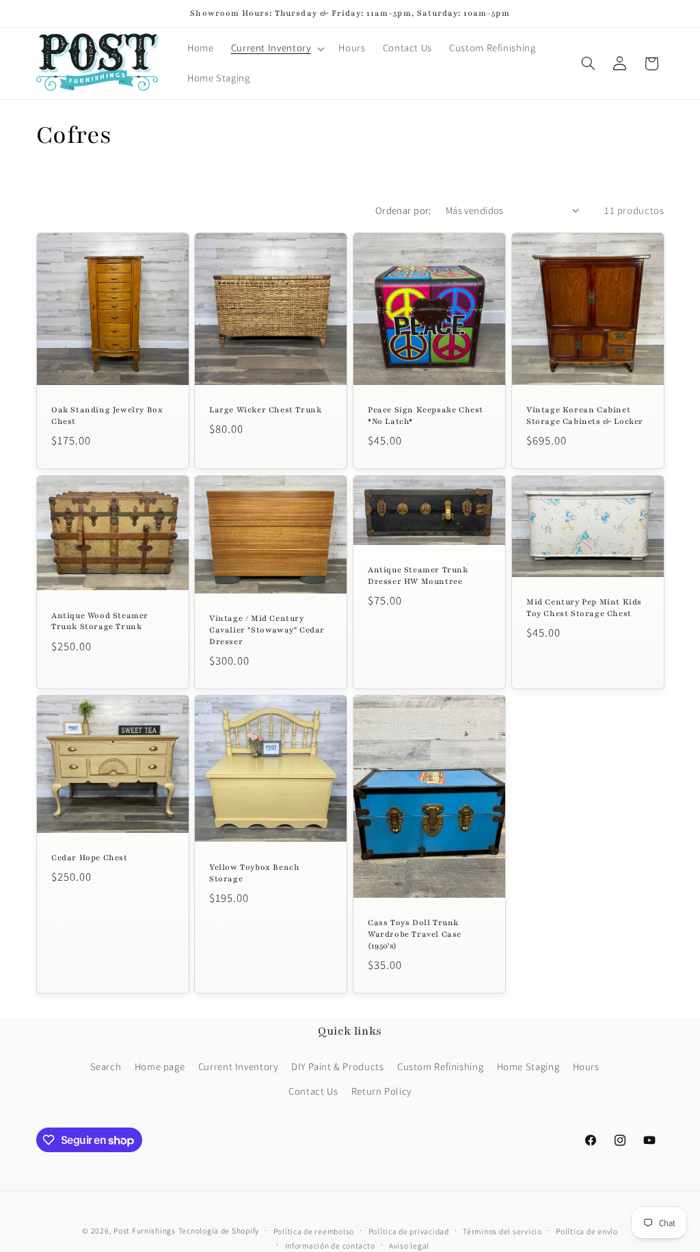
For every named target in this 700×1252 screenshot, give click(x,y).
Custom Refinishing (440, 1066)
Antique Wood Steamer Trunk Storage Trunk (99, 620)
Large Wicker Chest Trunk (265, 409)
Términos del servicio (502, 1231)
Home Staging (528, 1066)
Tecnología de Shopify (218, 1230)
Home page (160, 1066)
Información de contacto (330, 1245)
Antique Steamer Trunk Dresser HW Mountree (418, 575)
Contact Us (313, 1090)
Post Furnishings (144, 1230)
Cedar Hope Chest (89, 857)
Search (106, 1066)
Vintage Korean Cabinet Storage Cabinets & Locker (584, 415)
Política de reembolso (313, 1231)
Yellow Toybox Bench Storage (254, 873)
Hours (586, 1066)
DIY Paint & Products (337, 1066)
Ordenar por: (403, 210)
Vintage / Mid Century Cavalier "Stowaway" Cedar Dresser (267, 630)
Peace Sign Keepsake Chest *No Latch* (425, 415)
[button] (276, 49)
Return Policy (381, 1090)
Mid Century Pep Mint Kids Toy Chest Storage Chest (584, 607)
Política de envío (587, 1231)
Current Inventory (238, 1066)
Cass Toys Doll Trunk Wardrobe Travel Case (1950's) (414, 934)
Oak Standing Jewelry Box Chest (107, 415)
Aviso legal (409, 1245)
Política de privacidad (408, 1231)
